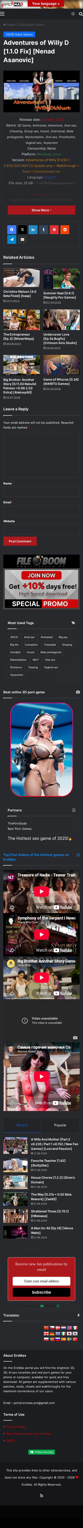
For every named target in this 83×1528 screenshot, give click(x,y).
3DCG (14, 637)
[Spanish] (63, 1339)
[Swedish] (69, 1339)
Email (8, 502)
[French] (75, 1328)
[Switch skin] (73, 13)
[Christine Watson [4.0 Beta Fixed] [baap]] (21, 278)
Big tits (14, 644)
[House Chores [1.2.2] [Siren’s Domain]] (15, 1182)
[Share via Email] (22, 239)
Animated (46, 637)
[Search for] (81, 13)
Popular (60, 1125)
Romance (16, 667)
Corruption (31, 644)
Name (8, 483)
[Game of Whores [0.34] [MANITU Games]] (61, 365)
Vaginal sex (51, 667)
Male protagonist (51, 652)
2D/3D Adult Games (30, 24)
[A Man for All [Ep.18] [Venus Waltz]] (15, 1232)
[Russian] (57, 1339)
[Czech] (52, 1328)
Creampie (50, 644)
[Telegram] (11, 239)
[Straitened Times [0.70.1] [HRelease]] (15, 1216)
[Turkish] (75, 1339)
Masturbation (18, 659)
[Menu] (2, 13)
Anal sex (29, 637)
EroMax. (27, 1484)
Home (10, 24)
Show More (41, 210)
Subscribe (41, 1292)
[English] (69, 1328)
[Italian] (63, 1334)
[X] (22, 229)
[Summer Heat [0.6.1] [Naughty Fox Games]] (61, 279)
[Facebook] (11, 229)
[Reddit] (64, 229)
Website (9, 521)
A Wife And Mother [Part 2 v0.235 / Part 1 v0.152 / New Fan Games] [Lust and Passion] (54, 1143)
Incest (30, 652)
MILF (36, 659)
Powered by (31, 1305)
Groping (67, 644)
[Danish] (57, 1328)
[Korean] (75, 1334)
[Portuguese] (52, 1339)
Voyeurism (16, 674)
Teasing (33, 667)
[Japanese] (69, 1334)
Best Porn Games (20, 828)
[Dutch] (63, 1328)
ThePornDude (17, 823)
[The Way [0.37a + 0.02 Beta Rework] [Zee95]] (15, 1199)
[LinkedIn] (33, 229)
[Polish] (46, 1339)
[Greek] (57, 1334)
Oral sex (50, 659)
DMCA (10, 1440)
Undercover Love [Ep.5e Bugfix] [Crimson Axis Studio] (60, 338)
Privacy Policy (16, 1427)
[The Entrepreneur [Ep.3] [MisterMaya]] (21, 319)
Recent (22, 1125)
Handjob (15, 652)
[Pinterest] (54, 229)
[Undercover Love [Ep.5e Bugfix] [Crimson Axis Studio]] (61, 319)
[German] (52, 1334)
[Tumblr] (43, 229)
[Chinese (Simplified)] (46, 1328)
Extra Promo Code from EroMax (28, 1433)
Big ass (63, 637)
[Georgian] (46, 1334)
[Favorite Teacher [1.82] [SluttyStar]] (15, 1165)
